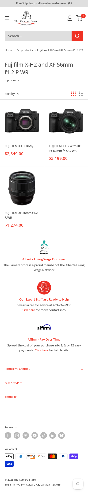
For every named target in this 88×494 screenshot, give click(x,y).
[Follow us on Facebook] (8, 435)
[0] (79, 18)
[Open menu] (7, 18)
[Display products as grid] (73, 94)
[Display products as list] (81, 94)
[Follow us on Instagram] (17, 435)
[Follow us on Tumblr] (61, 435)
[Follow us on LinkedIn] (52, 435)
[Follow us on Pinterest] (26, 435)
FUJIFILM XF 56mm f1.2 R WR (21, 215)
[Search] (77, 36)
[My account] (70, 18)
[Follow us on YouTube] (34, 435)
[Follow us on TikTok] (43, 435)
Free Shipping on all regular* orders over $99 (44, 3)
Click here (28, 310)
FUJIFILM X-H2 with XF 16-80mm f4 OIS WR (65, 148)
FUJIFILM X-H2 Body (19, 146)
